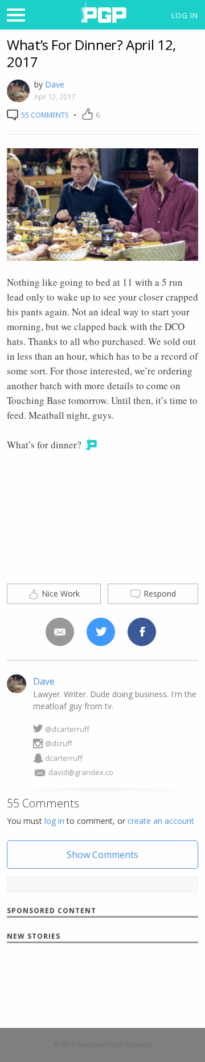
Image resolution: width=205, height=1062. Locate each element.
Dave (54, 84)
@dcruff (58, 743)
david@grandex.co (80, 772)
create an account (161, 820)
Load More (102, 983)
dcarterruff (64, 758)
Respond (158, 593)
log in (54, 820)
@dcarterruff (67, 729)
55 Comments (43, 115)
